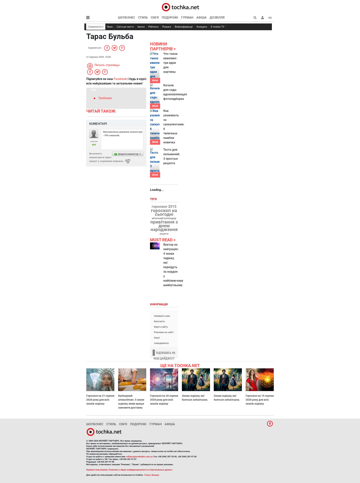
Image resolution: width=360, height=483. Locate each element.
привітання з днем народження (164, 225)
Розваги (166, 26)
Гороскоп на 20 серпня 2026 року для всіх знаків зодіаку (164, 399)
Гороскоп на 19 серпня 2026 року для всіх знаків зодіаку (260, 399)
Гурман (187, 17)
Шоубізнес (126, 17)
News (110, 26)
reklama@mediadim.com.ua (139, 456)
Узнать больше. (152, 475)
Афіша (201, 17)
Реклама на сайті (163, 332)
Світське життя (125, 26)
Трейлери (105, 98)
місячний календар (164, 218)
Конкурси (201, 26)
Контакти (159, 321)
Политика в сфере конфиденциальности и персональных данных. (141, 470)
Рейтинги (153, 26)
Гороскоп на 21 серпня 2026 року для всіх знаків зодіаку (100, 399)
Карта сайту (161, 326)
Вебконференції (184, 26)
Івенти (141, 26)
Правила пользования (96, 470)
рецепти (164, 233)
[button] (262, 18)
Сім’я (155, 17)
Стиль (143, 17)
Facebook (120, 79)
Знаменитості (95, 26)
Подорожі (170, 17)
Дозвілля (217, 17)
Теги (154, 199)
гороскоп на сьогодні (164, 212)
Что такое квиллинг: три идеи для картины (170, 63)
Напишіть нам (162, 315)
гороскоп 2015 (164, 206)
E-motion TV (217, 26)
